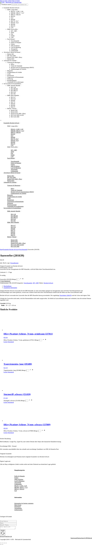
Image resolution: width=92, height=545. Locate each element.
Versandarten (18, 508)
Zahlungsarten (18, 510)
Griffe (9, 74)
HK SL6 (13, 99)
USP (12, 37)
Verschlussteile (15, 41)
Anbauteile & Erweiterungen (15, 82)
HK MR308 (14, 89)
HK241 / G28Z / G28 (17, 11)
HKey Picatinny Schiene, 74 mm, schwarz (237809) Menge (21, 431)
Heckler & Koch (48, 283)
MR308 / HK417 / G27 (17, 13)
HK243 (13, 16)
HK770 (13, 102)
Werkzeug (10, 79)
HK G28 (13, 87)
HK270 (13, 26)
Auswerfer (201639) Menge (8, 279)
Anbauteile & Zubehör (10, 60)
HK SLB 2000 (11, 56)
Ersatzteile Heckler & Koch (11, 8)
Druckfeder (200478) (66, 295)
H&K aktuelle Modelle (13, 85)
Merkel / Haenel (11, 108)
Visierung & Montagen (13, 62)
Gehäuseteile (14, 50)
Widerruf (89, 538)
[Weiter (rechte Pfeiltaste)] (2, 544)
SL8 (12, 18)
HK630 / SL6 (15, 23)
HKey (12, 64)
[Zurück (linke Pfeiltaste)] (0, 544)
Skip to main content (6, 1)
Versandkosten (14, 263)
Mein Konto (17, 505)
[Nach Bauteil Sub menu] (15, 39)
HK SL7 (13, 97)
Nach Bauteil (11, 39)
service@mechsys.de (6, 536)
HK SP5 (13, 94)
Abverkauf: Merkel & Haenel (12, 52)
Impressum (74, 538)
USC (12, 27)
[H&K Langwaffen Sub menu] (18, 10)
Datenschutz (80, 538)
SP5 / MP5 (14, 31)
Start (1, 249)
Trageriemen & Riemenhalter (15, 77)
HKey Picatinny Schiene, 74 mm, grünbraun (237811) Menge (21, 340)
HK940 (13, 19)
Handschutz (10, 75)
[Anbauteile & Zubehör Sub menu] (17, 61)
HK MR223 (14, 90)
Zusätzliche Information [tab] (10, 287)
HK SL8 (13, 92)
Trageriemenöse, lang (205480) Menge (15, 370)
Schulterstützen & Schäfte (14, 72)
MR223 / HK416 (16, 14)
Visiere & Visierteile (16, 66)
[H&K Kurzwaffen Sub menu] (18, 29)
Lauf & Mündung (16, 47)
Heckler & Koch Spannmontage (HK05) (22, 67)
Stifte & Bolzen (15, 46)
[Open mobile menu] (0, 120)
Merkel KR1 (10, 59)
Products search (6, 4)
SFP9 (12, 32)
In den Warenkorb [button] (9, 342)
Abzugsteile (14, 49)
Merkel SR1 (10, 54)
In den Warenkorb (5, 281)
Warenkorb (17, 506)
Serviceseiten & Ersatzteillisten (12, 83)
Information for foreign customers (23, 503)
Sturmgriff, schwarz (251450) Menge (14, 400)
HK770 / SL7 (15, 21)
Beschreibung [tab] (7, 286)
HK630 (13, 103)
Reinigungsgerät (11, 80)
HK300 (13, 24)
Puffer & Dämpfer (16, 42)
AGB (85, 538)
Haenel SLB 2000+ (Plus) (14, 57)
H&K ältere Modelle (13, 95)
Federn (13, 44)
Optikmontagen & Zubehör (18, 69)
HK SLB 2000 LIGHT (17, 115)
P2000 (12, 36)
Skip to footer (16, 1)
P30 (12, 34)
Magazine (10, 71)
